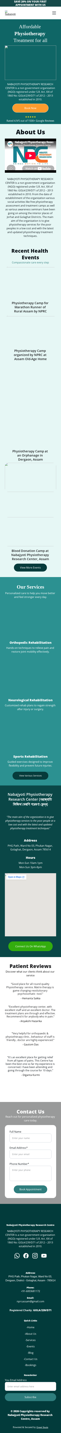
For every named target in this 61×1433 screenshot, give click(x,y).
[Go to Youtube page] (44, 1255)
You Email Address (16, 1380)
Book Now (30, 108)
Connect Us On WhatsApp (30, 946)
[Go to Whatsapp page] (17, 1255)
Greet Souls (42, 1427)
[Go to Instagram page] (35, 1255)
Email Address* (19, 1148)
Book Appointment (30, 1189)
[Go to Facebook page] (26, 1255)
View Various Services (30, 775)
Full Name (15, 1131)
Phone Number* (19, 1164)
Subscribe (30, 1397)
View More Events (30, 567)
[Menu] (54, 13)
